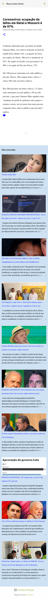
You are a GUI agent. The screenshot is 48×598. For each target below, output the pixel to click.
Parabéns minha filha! (9, 174)
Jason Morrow (30, 595)
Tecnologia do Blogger (25, 590)
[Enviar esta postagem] (4, 116)
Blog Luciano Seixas (15, 4)
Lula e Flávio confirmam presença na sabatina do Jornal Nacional (23, 521)
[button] (4, 34)
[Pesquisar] (44, 4)
